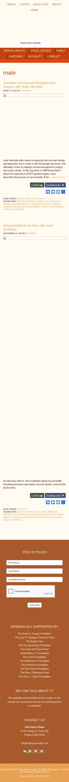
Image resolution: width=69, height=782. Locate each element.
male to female (52, 204)
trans (44, 207)
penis (51, 514)
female (7, 204)
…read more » (57, 177)
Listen (35, 185)
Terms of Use (42, 776)
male (40, 204)
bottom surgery (26, 201)
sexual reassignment (28, 207)
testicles (17, 520)
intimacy (22, 514)
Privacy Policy (27, 776)
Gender (16, 204)
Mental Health (25, 199)
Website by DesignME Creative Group (44, 770)
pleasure (17, 517)
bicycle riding (25, 512)
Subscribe (35, 605)
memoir (7, 207)
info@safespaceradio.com (34, 743)
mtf (14, 207)
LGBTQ (33, 204)
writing (20, 209)
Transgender (56, 207)
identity (25, 204)
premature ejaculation (36, 517)
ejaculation (40, 512)
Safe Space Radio (34, 26)
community (55, 201)
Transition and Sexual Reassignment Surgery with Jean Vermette (29, 84)
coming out (42, 201)
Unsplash (36, 705)
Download (53, 185)
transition (9, 209)
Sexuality (39, 199)
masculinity (40, 514)
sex (52, 517)
